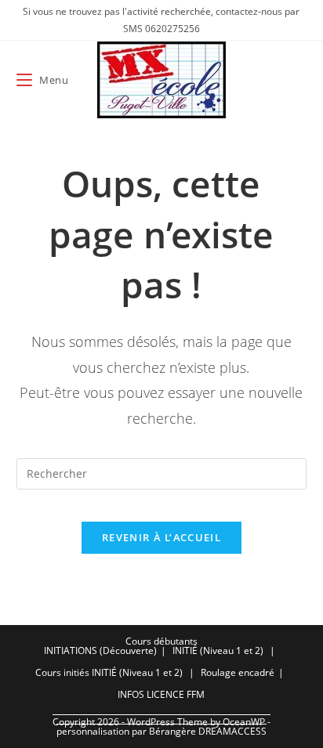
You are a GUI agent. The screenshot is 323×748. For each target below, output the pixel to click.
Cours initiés (62, 672)
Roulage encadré (237, 672)
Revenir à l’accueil (161, 537)
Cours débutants (161, 641)
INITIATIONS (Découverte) (100, 650)
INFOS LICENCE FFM (161, 694)
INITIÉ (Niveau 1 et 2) (217, 650)
